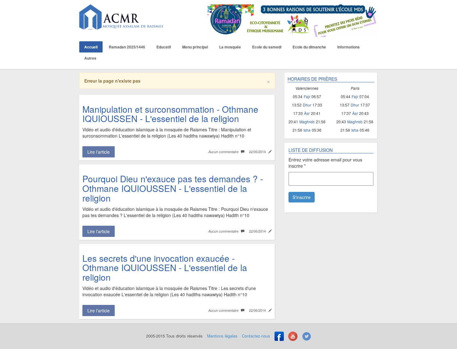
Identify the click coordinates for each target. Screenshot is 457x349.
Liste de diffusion (311, 150)
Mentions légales (222, 336)
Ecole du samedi (266, 47)
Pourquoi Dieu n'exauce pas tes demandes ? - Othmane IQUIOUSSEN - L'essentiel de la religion (172, 188)
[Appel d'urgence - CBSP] (293, 20)
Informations (348, 47)
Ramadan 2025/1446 (127, 47)
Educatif (163, 47)
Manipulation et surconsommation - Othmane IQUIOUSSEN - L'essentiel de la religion (170, 114)
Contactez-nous (256, 336)
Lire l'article (98, 152)
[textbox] (331, 162)
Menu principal (195, 47)
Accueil (91, 47)
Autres (90, 58)
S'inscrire (302, 197)
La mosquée (230, 47)
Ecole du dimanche (309, 47)
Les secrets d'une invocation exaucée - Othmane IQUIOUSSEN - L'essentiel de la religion (164, 267)
